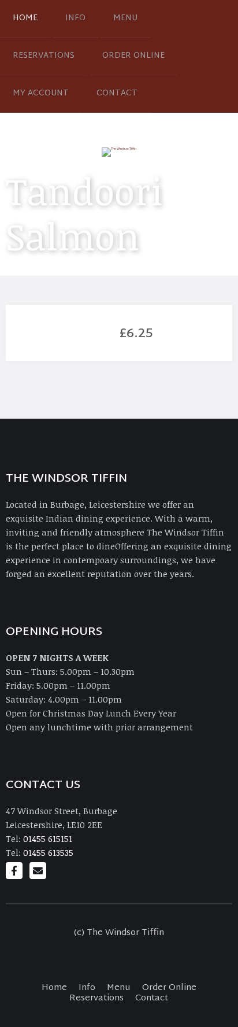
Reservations (44, 56)
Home (25, 18)
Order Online (133, 56)
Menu (125, 18)
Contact (116, 93)
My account (41, 93)
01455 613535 (48, 852)
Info (75, 18)
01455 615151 (47, 838)
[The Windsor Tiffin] (119, 151)
